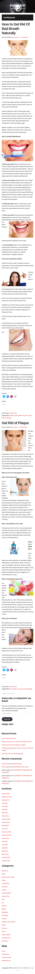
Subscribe (7, 719)
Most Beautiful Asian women (20, 767)
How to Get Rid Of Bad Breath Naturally (16, 28)
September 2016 (6, 835)
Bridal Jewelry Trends (8, 877)
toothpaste (8, 418)
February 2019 (6, 819)
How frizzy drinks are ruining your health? (14, 745)
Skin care (4, 928)
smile (30, 415)
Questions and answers (8, 921)
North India (5, 915)
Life (3, 902)
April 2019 (5, 812)
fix (23, 415)
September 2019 (6, 797)
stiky (21, 689)
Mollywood (5, 912)
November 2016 (6, 832)
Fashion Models (6, 893)
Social (3, 931)
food (11, 689)
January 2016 (6, 860)
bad (16, 415)
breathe (20, 415)
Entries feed (5, 954)
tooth (24, 689)
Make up (4, 906)
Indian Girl (17, 5)
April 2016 (5, 851)
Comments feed (6, 957)
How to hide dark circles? (9, 738)
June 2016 (5, 844)
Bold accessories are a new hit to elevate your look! (16, 741)
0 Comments (24, 37)
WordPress (26, 968)
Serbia (4, 925)
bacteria (12, 415)
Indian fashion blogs (16, 763)
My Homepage (6, 767)
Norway (4, 918)
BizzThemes (18, 968)
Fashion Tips (13, 413)
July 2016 (4, 841)
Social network (6, 934)
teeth (3, 418)
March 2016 (5, 854)
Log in (3, 951)
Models (4, 909)
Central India (5, 883)
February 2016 (6, 857)
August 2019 (5, 800)
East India (5, 886)
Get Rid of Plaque (15, 423)
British (3, 880)
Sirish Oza (5, 763)
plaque (15, 689)
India (3, 899)
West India (5, 941)
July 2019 (4, 803)
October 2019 (6, 793)
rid (18, 689)
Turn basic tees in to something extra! (12, 753)
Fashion (4, 890)
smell (26, 415)
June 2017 (5, 828)
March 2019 (5, 816)
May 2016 (4, 848)
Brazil (3, 874)
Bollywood (5, 870)
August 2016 (5, 838)
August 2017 (5, 825)
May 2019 (4, 809)
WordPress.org (6, 960)
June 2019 (5, 806)
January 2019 (6, 822)
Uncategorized (6, 937)
